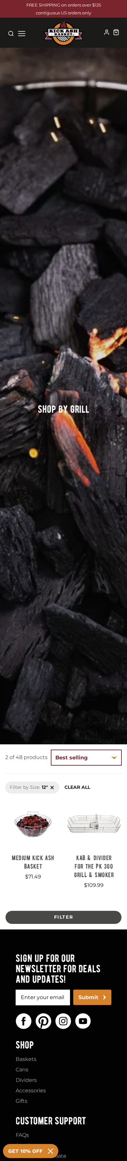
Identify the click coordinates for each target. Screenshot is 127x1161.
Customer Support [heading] (51, 1121)
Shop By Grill (63, 408)
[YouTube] (83, 1021)
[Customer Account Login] (107, 32)
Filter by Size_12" (24, 785)
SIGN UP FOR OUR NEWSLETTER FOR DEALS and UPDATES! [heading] (58, 968)
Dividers (26, 1080)
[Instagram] (63, 1021)
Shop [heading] (25, 1045)
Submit (88, 997)
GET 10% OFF (25, 1151)
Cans (22, 1069)
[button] (63, 917)
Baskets (26, 1059)
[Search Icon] (11, 33)
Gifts (21, 1101)
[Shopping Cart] (116, 32)
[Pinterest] (43, 1021)
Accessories (31, 1090)
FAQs (22, 1135)
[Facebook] (24, 1021)
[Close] (50, 1151)
